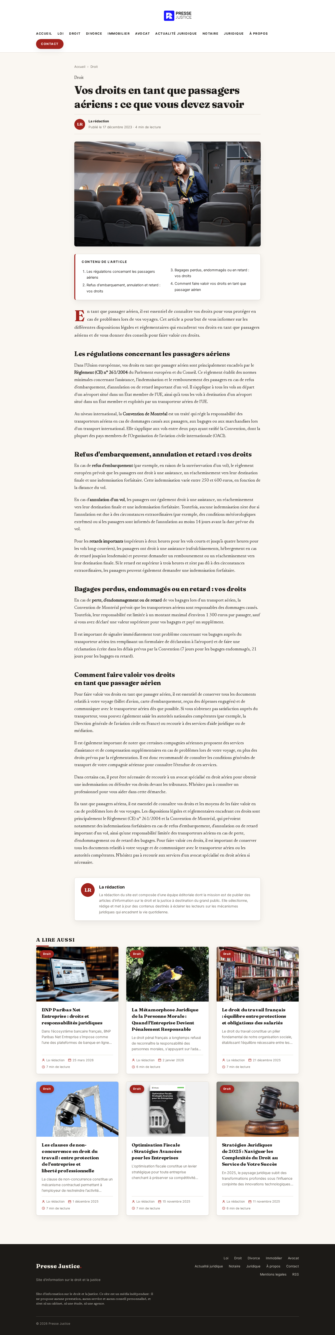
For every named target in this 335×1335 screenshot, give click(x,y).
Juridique (234, 33)
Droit (75, 33)
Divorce (94, 33)
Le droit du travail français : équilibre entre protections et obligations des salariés (254, 1016)
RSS (295, 1274)
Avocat (142, 33)
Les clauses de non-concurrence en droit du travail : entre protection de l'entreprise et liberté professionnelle (70, 1158)
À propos (258, 33)
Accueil (44, 33)
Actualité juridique (176, 33)
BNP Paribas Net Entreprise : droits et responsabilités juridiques (72, 1016)
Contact (50, 44)
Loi (61, 33)
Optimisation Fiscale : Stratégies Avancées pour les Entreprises (156, 1151)
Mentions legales (273, 1274)
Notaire (211, 33)
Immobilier (119, 33)
